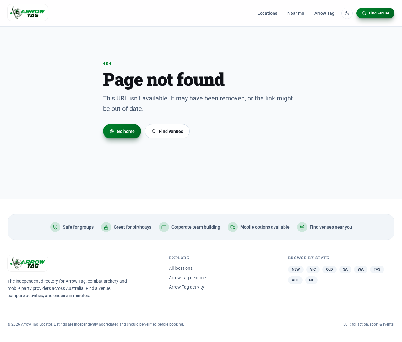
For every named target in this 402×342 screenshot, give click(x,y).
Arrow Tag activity (186, 287)
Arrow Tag (324, 13)
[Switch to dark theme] (347, 13)
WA (361, 269)
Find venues (379, 13)
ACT (295, 280)
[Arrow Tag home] (28, 13)
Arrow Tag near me (187, 277)
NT (311, 280)
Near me (295, 13)
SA (345, 269)
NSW (296, 269)
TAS (377, 269)
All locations (181, 268)
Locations (267, 13)
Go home (126, 131)
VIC (313, 269)
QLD (329, 269)
